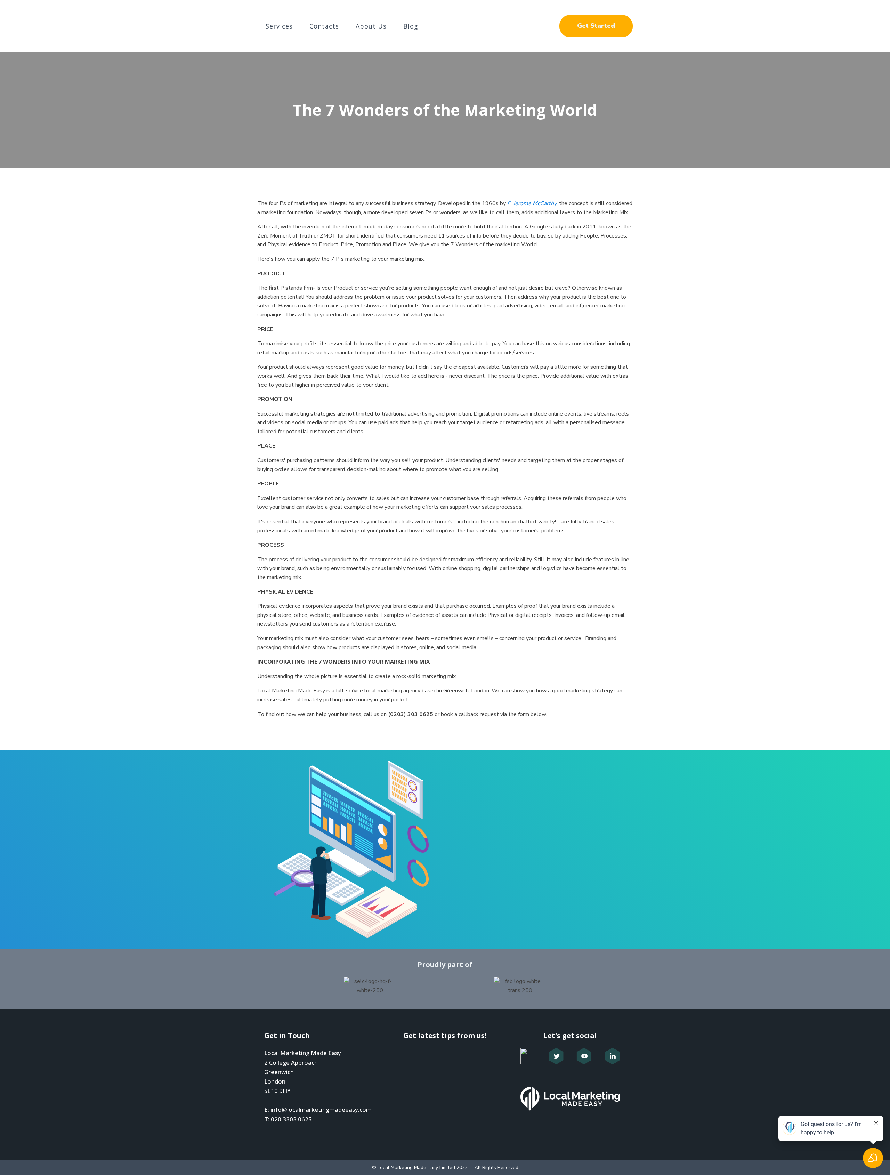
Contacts (324, 26)
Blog (410, 26)
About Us (371, 26)
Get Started (596, 26)
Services (279, 26)
